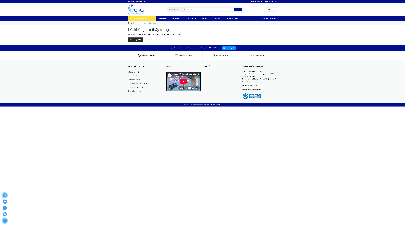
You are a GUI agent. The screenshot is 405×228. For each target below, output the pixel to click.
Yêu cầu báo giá (133, 72)
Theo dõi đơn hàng (257, 1)
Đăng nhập (273, 18)
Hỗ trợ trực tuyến (228, 48)
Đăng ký (265, 18)
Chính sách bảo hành (135, 91)
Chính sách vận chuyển (135, 87)
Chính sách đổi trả (134, 80)
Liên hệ (217, 18)
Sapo (219, 104)
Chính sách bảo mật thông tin (138, 83)
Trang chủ (162, 18)
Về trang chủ (135, 39)
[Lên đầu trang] (401, 222)
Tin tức (205, 18)
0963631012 (141, 1)
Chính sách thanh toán (135, 76)
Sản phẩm (190, 18)
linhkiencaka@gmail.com (254, 89)
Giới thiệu (176, 18)
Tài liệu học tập (232, 18)
